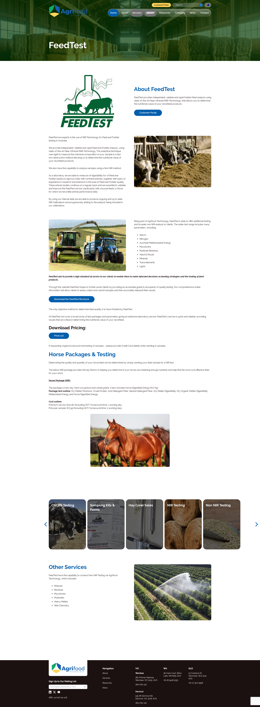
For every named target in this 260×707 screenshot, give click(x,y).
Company (180, 13)
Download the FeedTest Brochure (71, 299)
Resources (164, 13)
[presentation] (45, 524)
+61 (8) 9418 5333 (170, 680)
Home (113, 13)
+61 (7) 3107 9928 (195, 683)
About (124, 13)
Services (136, 13)
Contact (204, 13)
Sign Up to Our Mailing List (62, 681)
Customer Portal (161, 5)
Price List (59, 335)
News (193, 13)
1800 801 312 (141, 684)
